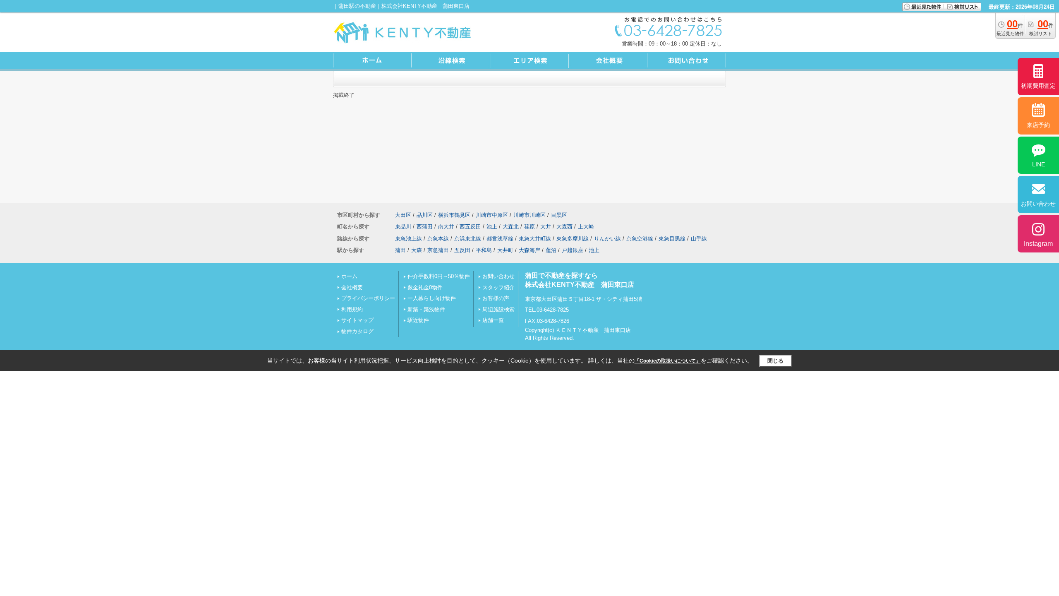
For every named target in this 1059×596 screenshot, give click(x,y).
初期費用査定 (1038, 85)
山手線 (699, 239)
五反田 (462, 250)
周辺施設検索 (498, 309)
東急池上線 (408, 239)
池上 (491, 226)
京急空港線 (639, 239)
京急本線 (438, 239)
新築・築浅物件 (426, 309)
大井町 (505, 250)
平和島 (484, 250)
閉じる (775, 361)
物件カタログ (357, 331)
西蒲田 (425, 226)
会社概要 (352, 287)
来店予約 (1038, 125)
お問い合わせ (498, 276)
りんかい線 (607, 239)
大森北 (511, 226)
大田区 (403, 215)
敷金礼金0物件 (425, 287)
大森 (416, 250)
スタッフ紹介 (498, 287)
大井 (545, 226)
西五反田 (470, 226)
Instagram (1038, 243)
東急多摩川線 (572, 239)
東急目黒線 (672, 239)
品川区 (425, 215)
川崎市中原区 (492, 215)
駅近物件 (418, 320)
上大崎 (586, 226)
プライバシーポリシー (368, 298)
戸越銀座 (572, 250)
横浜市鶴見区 (454, 215)
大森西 (564, 226)
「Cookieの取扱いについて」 (668, 361)
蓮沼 (551, 250)
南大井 (446, 226)
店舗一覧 (493, 320)
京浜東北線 (467, 239)
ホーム (349, 276)
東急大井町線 (535, 239)
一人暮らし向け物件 (431, 298)
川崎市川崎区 (529, 215)
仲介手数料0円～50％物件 (438, 276)
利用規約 (352, 309)
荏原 (529, 226)
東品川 (403, 226)
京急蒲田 (438, 250)
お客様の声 (495, 298)
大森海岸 (529, 250)
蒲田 (400, 250)
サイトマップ (357, 320)
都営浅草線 (499, 239)
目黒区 (559, 215)
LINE (1038, 164)
